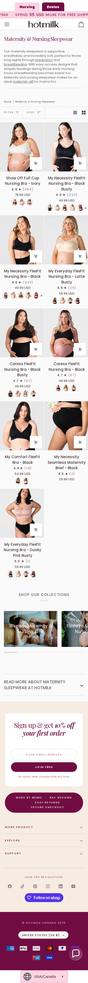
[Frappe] (57, 207)
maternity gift (23, 81)
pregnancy (44, 60)
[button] (75, 954)
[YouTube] (73, 886)
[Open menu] (11, 24)
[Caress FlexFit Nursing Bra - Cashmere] (73, 388)
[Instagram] (48, 886)
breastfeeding (15, 64)
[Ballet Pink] (72, 207)
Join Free (44, 767)
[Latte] (62, 300)
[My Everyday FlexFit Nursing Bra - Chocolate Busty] (77, 300)
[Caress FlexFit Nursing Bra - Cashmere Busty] (33, 393)
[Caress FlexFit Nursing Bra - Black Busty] (22, 332)
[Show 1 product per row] (75, 113)
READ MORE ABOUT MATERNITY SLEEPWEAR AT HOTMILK (34, 684)
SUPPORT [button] (13, 853)
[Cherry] (80, 207)
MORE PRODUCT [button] (19, 827)
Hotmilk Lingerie (41, 923)
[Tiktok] (22, 886)
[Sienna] (25, 393)
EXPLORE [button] (12, 840)
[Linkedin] (60, 886)
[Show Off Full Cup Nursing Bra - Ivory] (22, 146)
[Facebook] (10, 886)
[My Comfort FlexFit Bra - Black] (22, 425)
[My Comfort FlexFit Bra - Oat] (25, 481)
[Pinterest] (35, 886)
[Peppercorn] (29, 202)
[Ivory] (22, 202)
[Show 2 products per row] (83, 113)
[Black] (14, 202)
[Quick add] (36, 163)
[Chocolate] (65, 207)
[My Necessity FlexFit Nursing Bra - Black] (22, 239)
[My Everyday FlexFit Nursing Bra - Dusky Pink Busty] (70, 300)
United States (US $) (41, 935)
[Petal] (18, 393)
